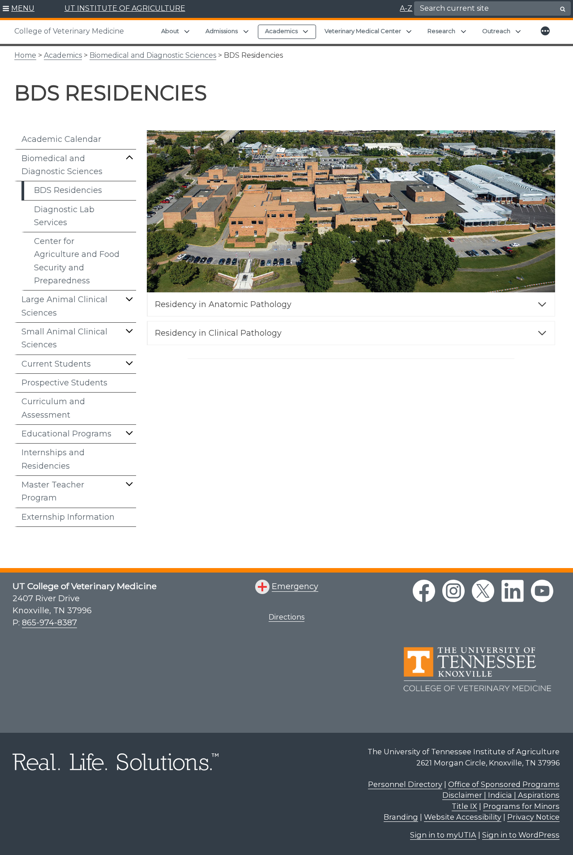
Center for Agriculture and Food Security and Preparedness (77, 261)
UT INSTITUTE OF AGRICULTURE (124, 8)
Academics (281, 30)
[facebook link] (424, 591)
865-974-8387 (49, 623)
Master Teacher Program (52, 491)
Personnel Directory (405, 784)
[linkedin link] (512, 591)
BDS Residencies (68, 190)
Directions (286, 617)
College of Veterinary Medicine (69, 31)
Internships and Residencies (53, 459)
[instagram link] (453, 591)
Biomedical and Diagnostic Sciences (153, 55)
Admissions (221, 30)
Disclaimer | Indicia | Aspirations (501, 795)
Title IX (464, 806)
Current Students (56, 364)
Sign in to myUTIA (443, 834)
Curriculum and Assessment (53, 408)
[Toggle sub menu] (129, 157)
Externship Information (68, 517)
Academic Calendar (61, 139)
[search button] (563, 9)
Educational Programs (66, 434)
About (170, 30)
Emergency (295, 586)
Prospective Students (64, 383)
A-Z (406, 8)
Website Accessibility (462, 816)
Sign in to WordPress (521, 834)
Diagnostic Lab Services (64, 216)
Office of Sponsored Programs (504, 784)
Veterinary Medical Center (363, 30)
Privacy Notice (533, 816)
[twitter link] (483, 591)
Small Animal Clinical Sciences (64, 338)
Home (25, 55)
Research (441, 30)
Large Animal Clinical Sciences (64, 306)
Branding (401, 816)
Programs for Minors (521, 806)
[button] (18, 9)
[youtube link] (542, 591)
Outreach (496, 30)
